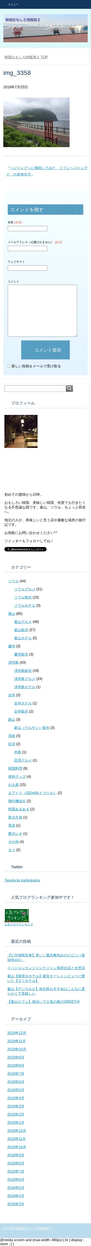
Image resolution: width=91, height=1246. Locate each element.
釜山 (11, 614)
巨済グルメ (23, 760)
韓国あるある (18, 809)
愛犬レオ (15, 834)
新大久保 (15, 817)
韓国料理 (15, 768)
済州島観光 (23, 671)
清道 (11, 736)
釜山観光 (21, 630)
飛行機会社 (17, 801)
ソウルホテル (24, 605)
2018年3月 (15, 1204)
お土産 (13, 785)
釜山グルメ (23, 622)
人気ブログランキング (18, 924)
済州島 (13, 662)
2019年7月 (15, 1074)
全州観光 (21, 711)
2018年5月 (15, 1188)
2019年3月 (15, 1106)
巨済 (11, 744)
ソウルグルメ (24, 589)
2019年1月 (15, 1122)
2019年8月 (15, 1065)
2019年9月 (15, 1057)
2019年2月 (15, 1114)
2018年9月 (15, 1155)
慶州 (11, 646)
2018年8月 (15, 1163)
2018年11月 (16, 1139)
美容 (11, 825)
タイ (11, 850)
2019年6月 (15, 1082)
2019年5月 (15, 1090)
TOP (26, 57)
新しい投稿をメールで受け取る (36, 366)
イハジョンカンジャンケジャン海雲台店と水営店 (46, 968)
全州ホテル (23, 703)
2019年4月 (15, 1098)
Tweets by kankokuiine (22, 880)
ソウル (13, 581)
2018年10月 (16, 1147)
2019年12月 (16, 1033)
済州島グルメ (24, 679)
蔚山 (11, 719)
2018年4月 (15, 1196)
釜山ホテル (23, 638)
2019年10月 (16, 1049)
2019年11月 (16, 1041)
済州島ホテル (24, 687)
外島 (17, 752)
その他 (13, 842)
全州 (11, 695)
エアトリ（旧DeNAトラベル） (32, 793)
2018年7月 (15, 1171)
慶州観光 (21, 654)
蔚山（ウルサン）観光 (31, 728)
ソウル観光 (23, 597)
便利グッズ (17, 776)
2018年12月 (16, 1131)
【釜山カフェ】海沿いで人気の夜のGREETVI (43, 1002)
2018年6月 (15, 1179)
